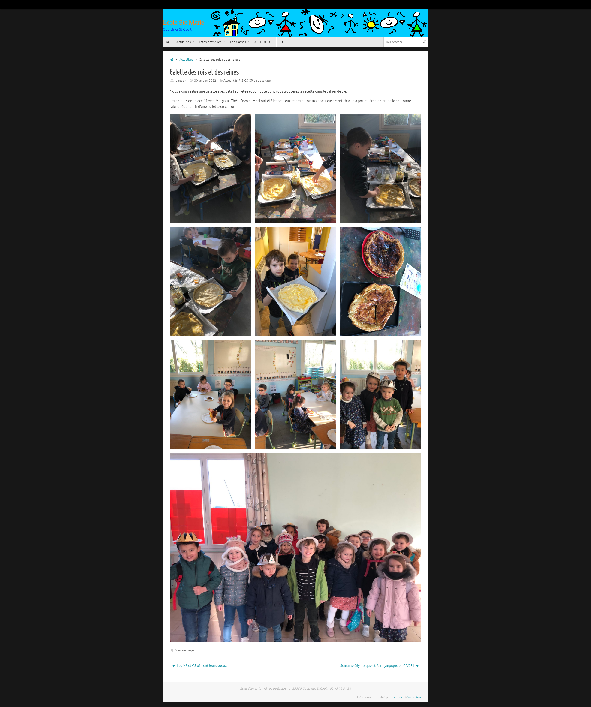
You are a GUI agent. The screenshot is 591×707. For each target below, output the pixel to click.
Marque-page (184, 650)
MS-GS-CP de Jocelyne (255, 81)
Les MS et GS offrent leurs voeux (201, 666)
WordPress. (415, 697)
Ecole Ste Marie (183, 22)
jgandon (180, 81)
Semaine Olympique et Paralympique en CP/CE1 (377, 666)
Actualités (186, 60)
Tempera (397, 697)
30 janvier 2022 (205, 81)
